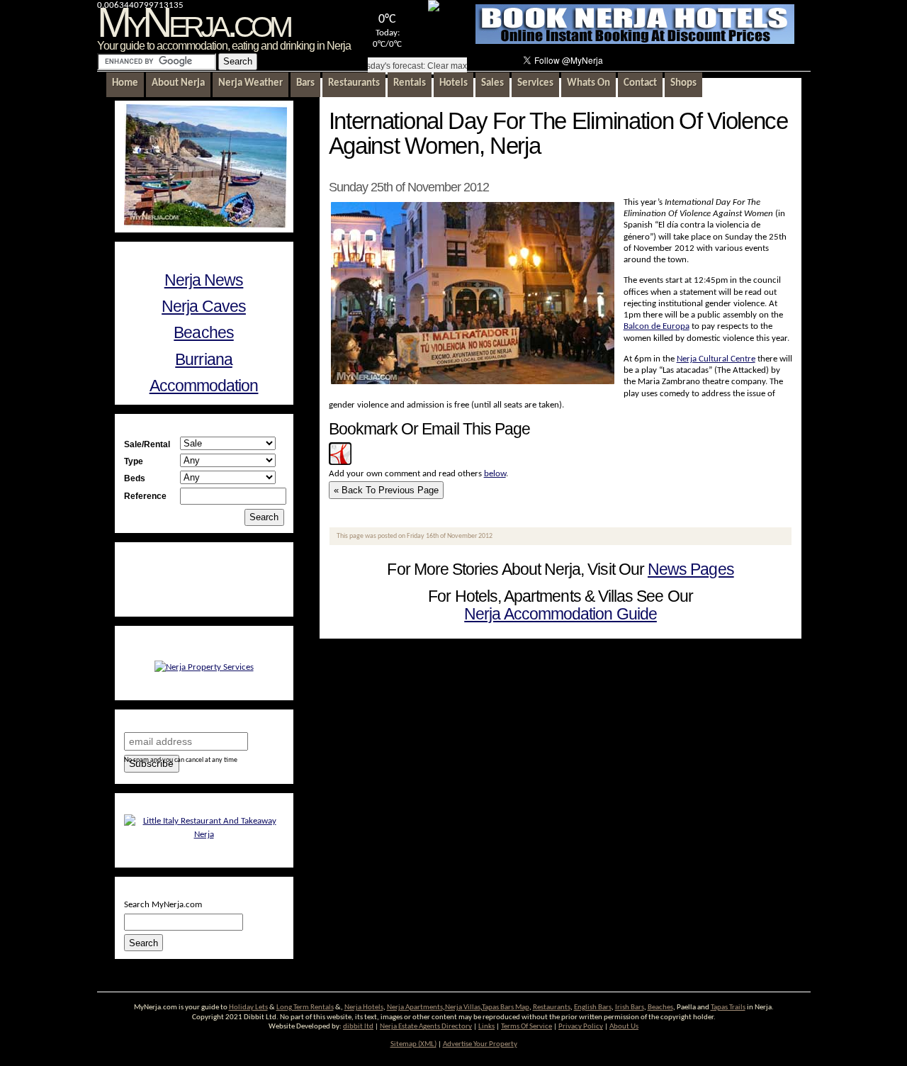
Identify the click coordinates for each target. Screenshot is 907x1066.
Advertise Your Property (480, 1044)
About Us (623, 1027)
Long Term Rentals (305, 1007)
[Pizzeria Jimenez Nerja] (204, 834)
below (495, 473)
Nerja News (204, 280)
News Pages (691, 569)
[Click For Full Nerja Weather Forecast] (433, 8)
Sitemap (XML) (413, 1044)
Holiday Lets (248, 1007)
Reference (145, 495)
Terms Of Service (526, 1027)
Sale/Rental (147, 444)
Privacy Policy (580, 1027)
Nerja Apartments (415, 1007)
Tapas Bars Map (505, 1007)
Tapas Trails (728, 1007)
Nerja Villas (462, 1007)
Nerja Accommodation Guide (560, 614)
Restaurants (551, 1007)
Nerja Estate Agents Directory (426, 1027)
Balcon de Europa (656, 326)
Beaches (203, 332)
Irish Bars (629, 1007)
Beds (134, 478)
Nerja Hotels (363, 1007)
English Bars (593, 1007)
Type (133, 461)
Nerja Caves (204, 306)
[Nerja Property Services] (204, 667)
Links (486, 1027)
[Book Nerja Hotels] (634, 41)
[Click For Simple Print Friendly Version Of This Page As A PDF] (340, 462)
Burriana (203, 359)
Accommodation (204, 385)
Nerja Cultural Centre (716, 359)
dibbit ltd (358, 1027)
